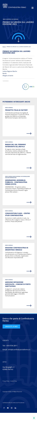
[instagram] (11, 407)
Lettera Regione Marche (10, 71)
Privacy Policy (6, 381)
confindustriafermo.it (8, 402)
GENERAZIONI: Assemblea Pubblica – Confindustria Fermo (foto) (16, 182)
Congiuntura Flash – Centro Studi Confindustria (17, 214)
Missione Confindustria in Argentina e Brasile (16, 249)
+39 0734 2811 (12, 345)
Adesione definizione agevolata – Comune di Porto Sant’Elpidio (18, 284)
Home (4, 46)
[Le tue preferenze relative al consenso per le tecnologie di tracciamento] (34, 418)
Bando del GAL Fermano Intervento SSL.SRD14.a (15, 145)
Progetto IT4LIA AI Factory (16, 110)
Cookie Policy (13, 381)
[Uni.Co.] (28, 84)
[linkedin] (15, 407)
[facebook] (4, 407)
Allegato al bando (8, 75)
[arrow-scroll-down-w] (18, 38)
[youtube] (7, 407)
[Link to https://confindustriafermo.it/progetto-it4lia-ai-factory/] (29, 134)
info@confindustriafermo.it (19, 349)
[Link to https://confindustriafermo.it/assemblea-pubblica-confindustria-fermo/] (29, 202)
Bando (5, 73)
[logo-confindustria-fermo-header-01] (14, 4)
